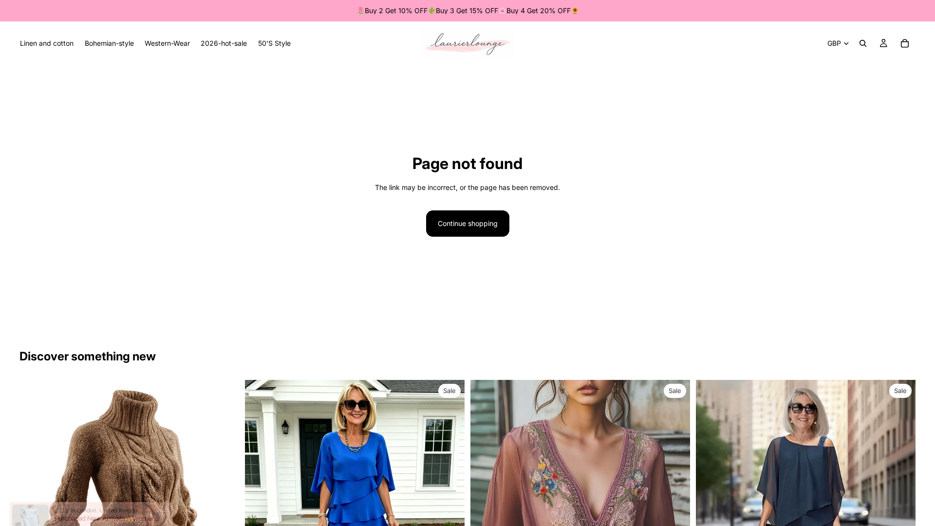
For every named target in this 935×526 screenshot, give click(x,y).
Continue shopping (468, 223)
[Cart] (905, 43)
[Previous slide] (34, 490)
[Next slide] (224, 490)
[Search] (863, 43)
